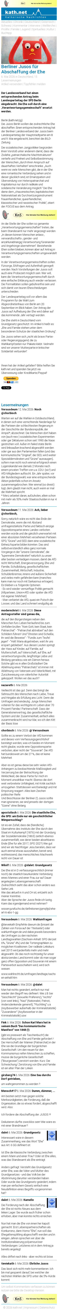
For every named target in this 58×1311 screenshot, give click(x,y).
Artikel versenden (11, 84)
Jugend (25, 29)
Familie (15, 29)
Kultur (50, 29)
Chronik (18, 21)
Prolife (5, 29)
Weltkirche (48, 25)
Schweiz (6, 25)
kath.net (17, 1307)
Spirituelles (38, 29)
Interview (35, 25)
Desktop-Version (34, 1290)
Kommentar (20, 25)
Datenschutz (47, 1307)
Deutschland (32, 21)
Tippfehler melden (35, 84)
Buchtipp (6, 33)
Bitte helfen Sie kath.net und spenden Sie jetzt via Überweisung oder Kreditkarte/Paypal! (28, 369)
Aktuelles (6, 21)
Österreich (47, 21)
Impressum (31, 1307)
